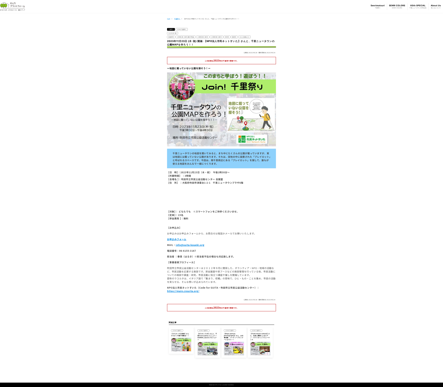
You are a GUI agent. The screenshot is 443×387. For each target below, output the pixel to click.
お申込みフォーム (176, 239)
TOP (168, 19)
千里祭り (177, 19)
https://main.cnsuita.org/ (183, 291)
